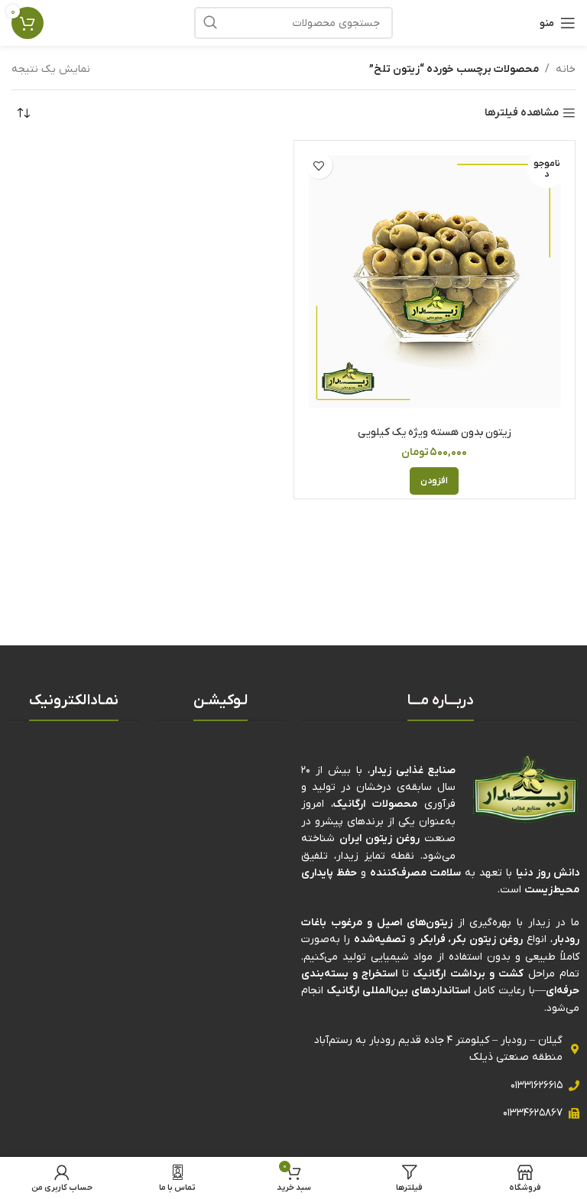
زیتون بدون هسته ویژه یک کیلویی (434, 432)
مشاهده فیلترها (522, 113)
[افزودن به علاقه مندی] (319, 165)
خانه (566, 69)
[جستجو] (210, 23)
